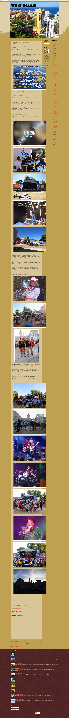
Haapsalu (31, 607)
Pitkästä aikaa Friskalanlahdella (20, 683)
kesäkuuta (55, 118)
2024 (53, 45)
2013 (53, 141)
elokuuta (55, 66)
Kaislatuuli (23, 5)
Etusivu (26, 641)
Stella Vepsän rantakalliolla (56, 94)
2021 (53, 50)
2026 (53, 42)
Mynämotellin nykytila (18, 673)
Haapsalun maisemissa (55, 73)
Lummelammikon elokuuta (19, 689)
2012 (53, 142)
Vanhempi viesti (38, 641)
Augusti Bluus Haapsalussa (56, 77)
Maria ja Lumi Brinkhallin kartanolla (56, 102)
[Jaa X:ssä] (27, 605)
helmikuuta (55, 128)
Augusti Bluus (18, 607)
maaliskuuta (55, 126)
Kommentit (14, 709)
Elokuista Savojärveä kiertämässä (56, 81)
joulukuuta (55, 56)
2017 (53, 134)
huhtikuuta (55, 123)
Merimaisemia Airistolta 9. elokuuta (20, 678)
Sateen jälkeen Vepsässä (19, 699)
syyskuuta (55, 64)
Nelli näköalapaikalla (56, 109)
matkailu (13, 608)
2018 (53, 55)
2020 (53, 51)
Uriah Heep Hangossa (55, 88)
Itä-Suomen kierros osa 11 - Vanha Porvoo (21, 657)
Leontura (37, 715)
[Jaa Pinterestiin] (29, 605)
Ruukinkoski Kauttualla (18, 668)
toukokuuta (55, 121)
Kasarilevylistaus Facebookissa (56, 113)
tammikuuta (55, 131)
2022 (53, 48)
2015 (53, 137)
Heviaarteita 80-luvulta (18, 694)
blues (21, 607)
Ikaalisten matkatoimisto (37, 607)
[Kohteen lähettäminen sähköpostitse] (25, 605)
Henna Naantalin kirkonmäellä (56, 69)
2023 (53, 46)
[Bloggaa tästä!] (26, 605)
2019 (53, 53)
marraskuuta (55, 59)
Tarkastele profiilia (47, 65)
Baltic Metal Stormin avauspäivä (20, 652)
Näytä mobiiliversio (27, 643)
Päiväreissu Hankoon (18, 663)
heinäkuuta (55, 116)
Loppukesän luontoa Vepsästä (55, 85)
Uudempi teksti (14, 641)
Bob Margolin (24, 607)
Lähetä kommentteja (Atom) (17, 646)
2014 (53, 139)
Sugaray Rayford (17, 608)
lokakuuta (55, 61)
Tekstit (13, 707)
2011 (53, 144)
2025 (53, 43)
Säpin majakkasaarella (55, 98)
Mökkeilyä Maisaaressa (56, 91)
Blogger (45, 715)
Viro (21, 608)
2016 (53, 136)
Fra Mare (28, 607)
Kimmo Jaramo (47, 53)
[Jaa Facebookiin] (28, 605)
